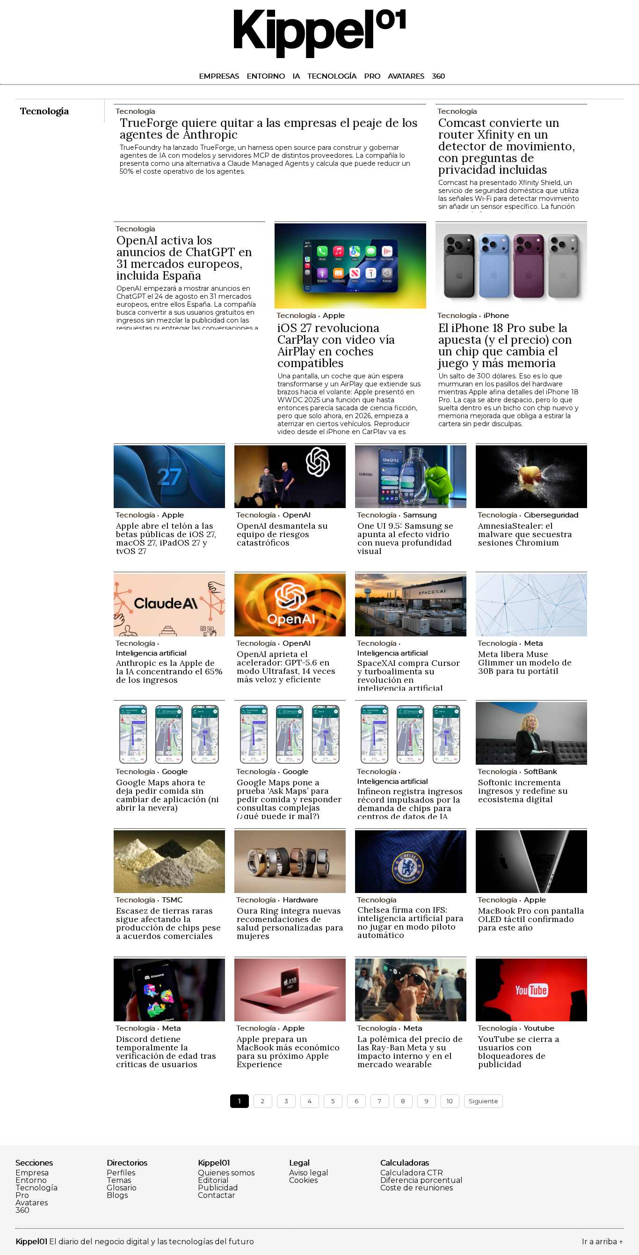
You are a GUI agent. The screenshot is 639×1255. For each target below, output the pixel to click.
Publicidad (218, 1188)
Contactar (216, 1195)
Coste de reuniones (416, 1188)
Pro (372, 76)
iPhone (496, 315)
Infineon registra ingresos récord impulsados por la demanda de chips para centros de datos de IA (410, 804)
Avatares (406, 76)
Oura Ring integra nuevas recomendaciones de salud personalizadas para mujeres (290, 923)
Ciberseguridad (551, 514)
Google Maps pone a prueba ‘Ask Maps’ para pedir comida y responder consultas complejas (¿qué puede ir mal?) (289, 799)
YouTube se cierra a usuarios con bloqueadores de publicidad (518, 1052)
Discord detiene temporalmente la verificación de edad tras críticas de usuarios (166, 1052)
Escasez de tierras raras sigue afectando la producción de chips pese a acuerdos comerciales (168, 923)
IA (296, 76)
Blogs (117, 1195)
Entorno (266, 76)
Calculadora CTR (411, 1173)
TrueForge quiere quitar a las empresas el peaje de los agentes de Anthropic (269, 128)
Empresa (32, 1173)
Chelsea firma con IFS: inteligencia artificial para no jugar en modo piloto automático (410, 922)
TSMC (172, 899)
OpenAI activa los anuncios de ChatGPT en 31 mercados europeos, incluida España (184, 258)
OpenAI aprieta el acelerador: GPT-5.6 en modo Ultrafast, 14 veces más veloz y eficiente (286, 667)
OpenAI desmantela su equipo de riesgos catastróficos (282, 534)
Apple (334, 315)
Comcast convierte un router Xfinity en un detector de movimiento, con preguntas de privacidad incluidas (506, 146)
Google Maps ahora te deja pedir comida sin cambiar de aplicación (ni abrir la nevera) (167, 795)
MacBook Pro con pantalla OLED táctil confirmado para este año (531, 919)
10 (450, 1101)
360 (438, 76)
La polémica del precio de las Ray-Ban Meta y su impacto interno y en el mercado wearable (410, 1052)
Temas (119, 1180)
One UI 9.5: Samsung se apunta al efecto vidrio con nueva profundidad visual (405, 538)
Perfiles (121, 1173)
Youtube (539, 1028)
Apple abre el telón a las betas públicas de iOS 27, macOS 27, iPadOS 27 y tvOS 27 (166, 538)
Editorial (213, 1180)
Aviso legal (308, 1173)
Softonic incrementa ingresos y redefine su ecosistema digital (523, 791)
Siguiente (483, 1101)
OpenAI (297, 514)
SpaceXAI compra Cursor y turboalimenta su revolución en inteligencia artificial (408, 675)
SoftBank (540, 771)
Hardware (300, 899)
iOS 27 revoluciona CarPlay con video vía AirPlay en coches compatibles (336, 345)
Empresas (219, 76)
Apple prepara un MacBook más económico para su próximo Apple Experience (288, 1052)
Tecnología (331, 76)
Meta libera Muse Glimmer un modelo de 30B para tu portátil (525, 662)
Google (175, 771)
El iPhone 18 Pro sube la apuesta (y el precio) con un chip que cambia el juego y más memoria (505, 345)
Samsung (419, 514)
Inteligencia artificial (151, 653)
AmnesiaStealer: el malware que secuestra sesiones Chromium (525, 534)
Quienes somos (226, 1173)
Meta (533, 643)
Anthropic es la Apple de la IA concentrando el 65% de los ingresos (169, 671)
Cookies (303, 1180)
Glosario (122, 1188)
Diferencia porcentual (421, 1180)
